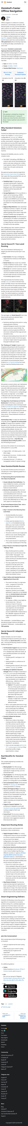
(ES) (10, 980)
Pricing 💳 (4, 1028)
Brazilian (3, 1094)
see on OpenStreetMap (12, 362)
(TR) (22, 980)
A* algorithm (22, 841)
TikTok (21, 969)
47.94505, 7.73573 (12, 66)
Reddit (10, 971)
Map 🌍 (3, 1030)
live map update (8, 673)
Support (3, 1116)
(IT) (21, 978)
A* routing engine (17, 135)
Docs (2, 1033)
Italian (3, 1084)
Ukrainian (3, 1087)
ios (6, 1004)
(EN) (18, 978)
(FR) (23, 978)
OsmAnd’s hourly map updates (11, 808)
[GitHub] (7, 20)
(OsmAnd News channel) (10, 978)
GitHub (3, 1109)
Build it (3, 1042)
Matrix (3, 1069)
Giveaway (3, 1044)
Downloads (4, 1040)
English (3, 1077)
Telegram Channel (6, 1067)
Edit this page (6, 1007)
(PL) (17, 980)
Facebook (16, 969)
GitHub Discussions (6, 1055)
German (3, 1082)
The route (8, 281)
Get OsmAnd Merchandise (8, 1114)
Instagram (18, 971)
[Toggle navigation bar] (2, 2)
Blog (2, 1107)
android (10, 1004)
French (3, 1080)
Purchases (4, 1035)
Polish (2, 1089)
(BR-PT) (14, 980)
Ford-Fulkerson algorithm (12, 406)
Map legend (4, 1037)
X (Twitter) (4, 1057)
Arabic (3, 1096)
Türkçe (3, 1098)
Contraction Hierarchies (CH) (11, 174)
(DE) (4, 980)
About (2, 1047)
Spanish (3, 1091)
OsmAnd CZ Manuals (6, 1111)
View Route (20, 68)
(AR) (20, 980)
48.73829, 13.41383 (12, 64)
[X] (8, 20)
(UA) (7, 980)
